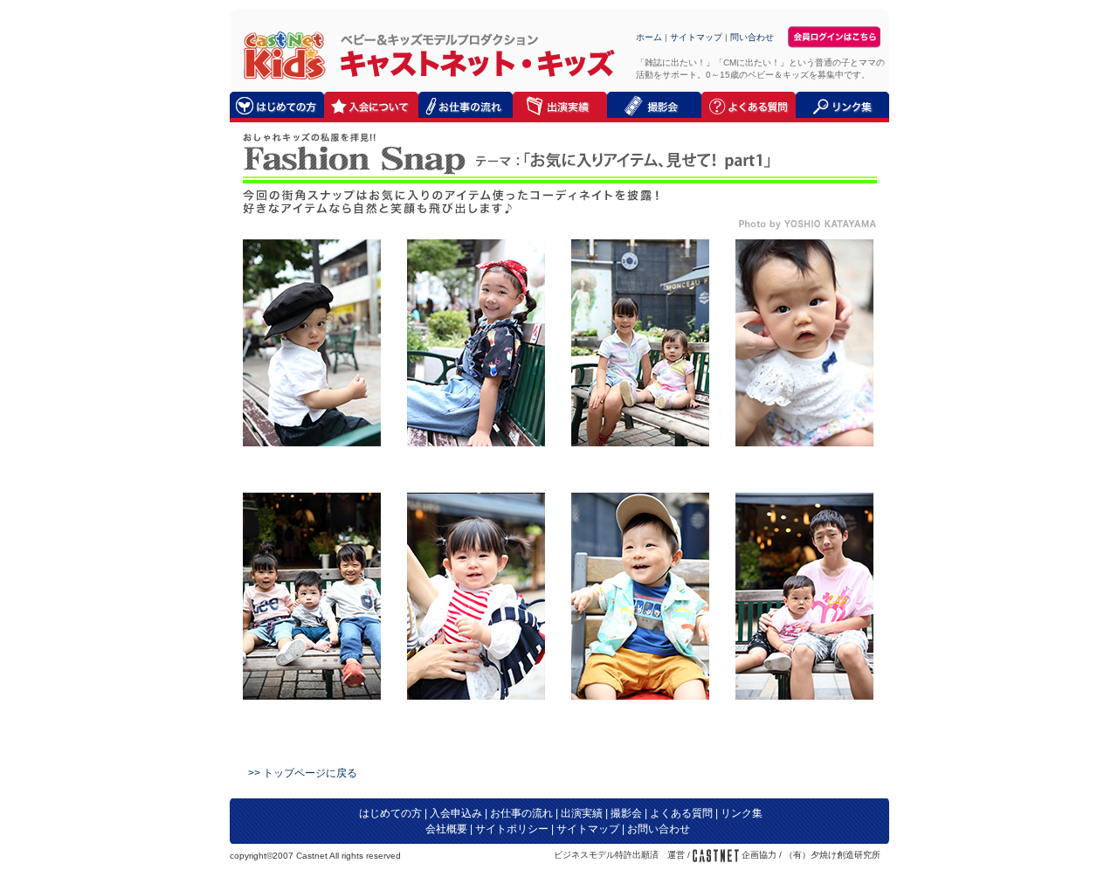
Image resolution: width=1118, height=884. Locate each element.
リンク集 (742, 813)
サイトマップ (696, 37)
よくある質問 (681, 813)
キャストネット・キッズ (280, 54)
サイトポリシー (512, 829)
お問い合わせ (658, 829)
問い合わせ (752, 37)
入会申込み (456, 813)
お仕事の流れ (521, 813)
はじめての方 (390, 813)
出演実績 (582, 813)
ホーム (649, 37)
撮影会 (626, 813)
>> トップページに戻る (302, 773)
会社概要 (446, 829)
